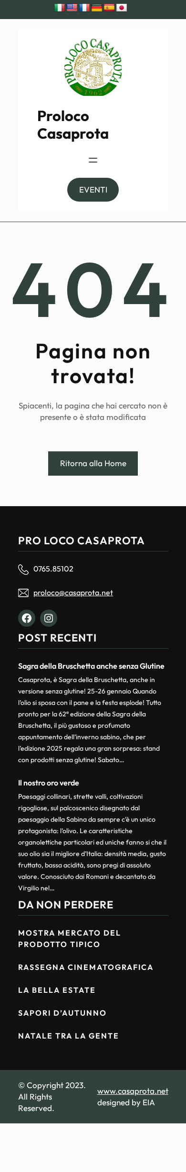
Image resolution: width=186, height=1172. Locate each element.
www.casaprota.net (132, 1091)
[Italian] (59, 8)
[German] (97, 8)
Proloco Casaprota (73, 124)
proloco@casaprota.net (73, 592)
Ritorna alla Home (93, 463)
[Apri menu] (93, 160)
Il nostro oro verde (48, 782)
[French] (84, 8)
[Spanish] (109, 8)
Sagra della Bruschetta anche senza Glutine (91, 666)
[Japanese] (121, 8)
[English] (72, 8)
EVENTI (93, 189)
